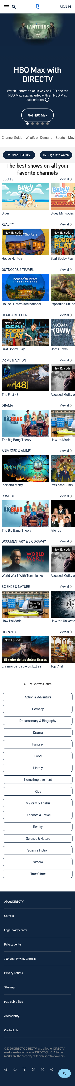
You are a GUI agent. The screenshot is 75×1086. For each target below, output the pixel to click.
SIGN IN (65, 6)
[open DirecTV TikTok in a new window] (51, 1069)
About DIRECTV (14, 901)
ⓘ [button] (47, 99)
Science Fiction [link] (38, 850)
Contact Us (11, 1030)
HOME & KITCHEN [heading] (15, 315)
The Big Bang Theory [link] (16, 439)
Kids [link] (38, 791)
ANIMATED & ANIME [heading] (16, 451)
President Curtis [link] (62, 485)
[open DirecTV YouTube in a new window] (42, 1069)
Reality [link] (38, 826)
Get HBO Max (37, 115)
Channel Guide (12, 137)
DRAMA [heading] (7, 405)
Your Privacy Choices (22, 959)
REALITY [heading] (8, 224)
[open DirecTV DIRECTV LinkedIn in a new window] (6, 1069)
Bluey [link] (5, 213)
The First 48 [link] (10, 394)
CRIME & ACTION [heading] (14, 360)
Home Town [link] (59, 349)
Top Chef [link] (57, 666)
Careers (9, 916)
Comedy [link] (38, 709)
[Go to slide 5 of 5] (47, 123)
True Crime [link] (38, 873)
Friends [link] (56, 530)
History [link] (38, 767)
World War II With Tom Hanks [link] (22, 575)
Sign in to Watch (59, 155)
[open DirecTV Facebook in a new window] (15, 1069)
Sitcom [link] (38, 862)
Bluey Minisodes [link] (62, 213)
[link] (25, 196)
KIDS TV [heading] (8, 179)
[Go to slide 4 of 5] (42, 123)
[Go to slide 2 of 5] (32, 123)
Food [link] (38, 756)
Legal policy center (15, 930)
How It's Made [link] (60, 439)
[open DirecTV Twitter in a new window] (24, 1069)
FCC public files (13, 1002)
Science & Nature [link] (38, 838)
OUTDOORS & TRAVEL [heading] (18, 270)
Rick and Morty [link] (12, 485)
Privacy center (13, 944)
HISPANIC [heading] (8, 632)
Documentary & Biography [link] (37, 720)
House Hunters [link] (12, 258)
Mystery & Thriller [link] (38, 803)
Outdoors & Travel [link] (38, 815)
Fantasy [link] (38, 744)
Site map (9, 987)
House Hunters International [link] (21, 304)
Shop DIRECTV (21, 155)
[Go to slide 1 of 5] (27, 123)
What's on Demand (39, 137)
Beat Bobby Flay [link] (62, 258)
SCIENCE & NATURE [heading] (16, 586)
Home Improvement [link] (38, 779)
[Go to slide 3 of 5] (37, 123)
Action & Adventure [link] (38, 697)
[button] (6, 6)
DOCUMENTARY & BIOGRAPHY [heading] (24, 541)
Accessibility (11, 1016)
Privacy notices (13, 973)
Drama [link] (38, 732)
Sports (60, 137)
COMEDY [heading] (8, 496)
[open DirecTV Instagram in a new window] (33, 1069)
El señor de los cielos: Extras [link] (21, 666)
